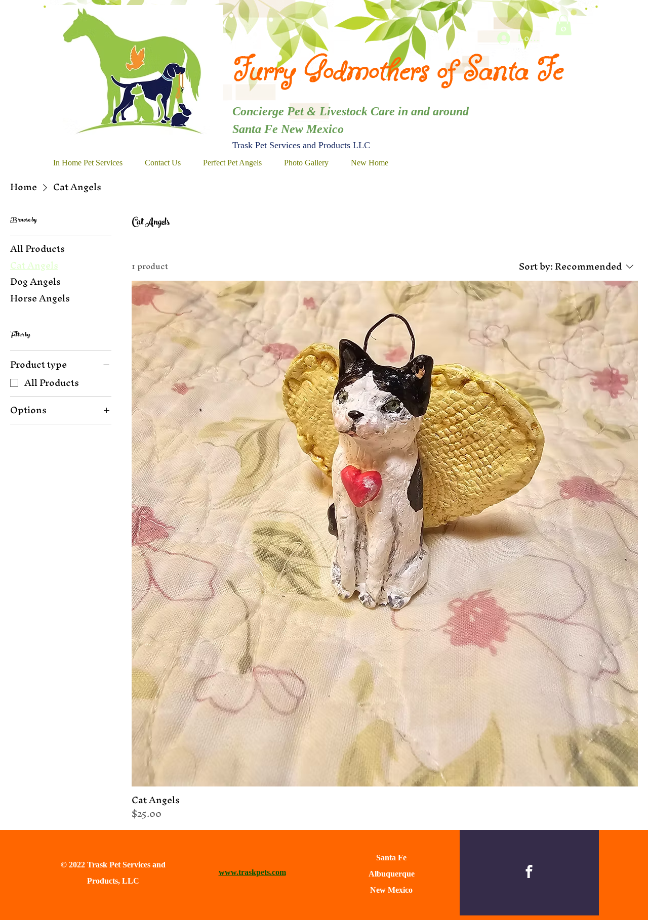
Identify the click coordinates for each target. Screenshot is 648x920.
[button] (563, 25)
